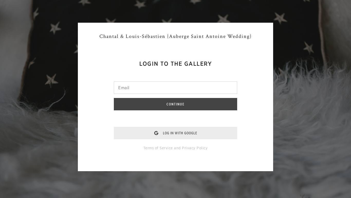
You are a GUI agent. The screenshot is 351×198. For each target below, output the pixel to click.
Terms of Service (158, 148)
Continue (176, 104)
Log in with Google (180, 133)
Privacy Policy (195, 148)
